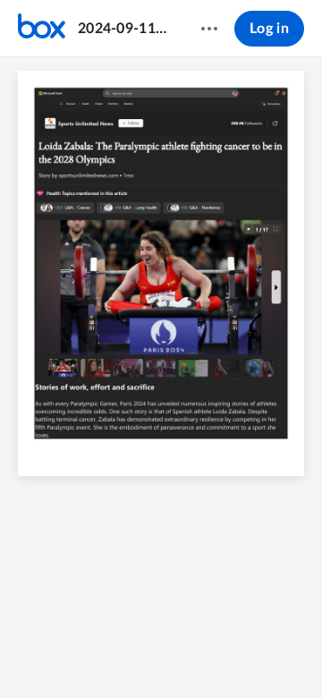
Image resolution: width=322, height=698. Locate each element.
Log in (269, 28)
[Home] (41, 28)
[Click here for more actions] (209, 29)
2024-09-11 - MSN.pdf (122, 28)
